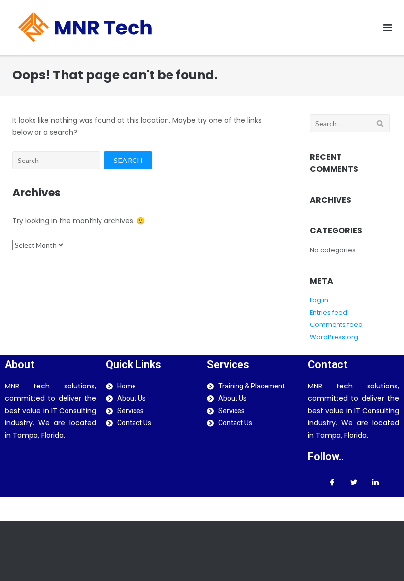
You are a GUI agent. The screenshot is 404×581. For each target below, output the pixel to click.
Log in (319, 300)
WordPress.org (334, 337)
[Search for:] (56, 160)
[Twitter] (353, 482)
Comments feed (336, 324)
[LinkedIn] (375, 482)
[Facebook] (332, 482)
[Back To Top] (380, 557)
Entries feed (328, 312)
